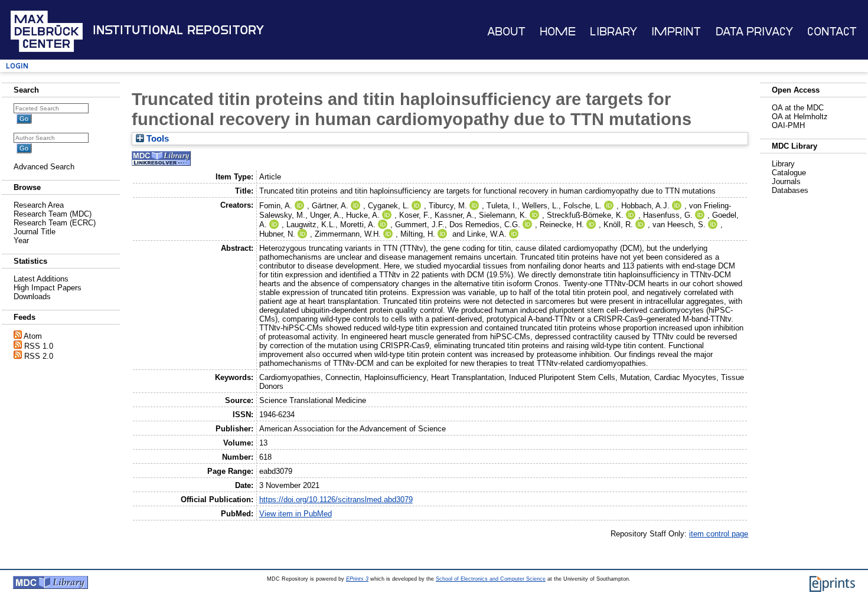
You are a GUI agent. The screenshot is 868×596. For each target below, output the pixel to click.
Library (613, 31)
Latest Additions (41, 278)
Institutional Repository (178, 30)
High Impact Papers (47, 287)
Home (558, 31)
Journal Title (35, 231)
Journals (786, 181)
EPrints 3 (357, 579)
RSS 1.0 (38, 346)
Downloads (32, 296)
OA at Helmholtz (800, 116)
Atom (33, 336)
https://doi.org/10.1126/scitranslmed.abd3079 (336, 499)
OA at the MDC (798, 107)
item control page (718, 533)
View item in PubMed (295, 513)
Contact (832, 31)
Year (21, 240)
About (506, 31)
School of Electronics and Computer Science (491, 579)
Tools (156, 138)
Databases (790, 190)
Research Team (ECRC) (55, 222)
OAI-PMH (788, 125)
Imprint (676, 31)
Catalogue (789, 172)
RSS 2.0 (38, 356)
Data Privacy (754, 31)
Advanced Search (44, 166)
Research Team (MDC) (53, 213)
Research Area (39, 205)
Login (17, 66)
